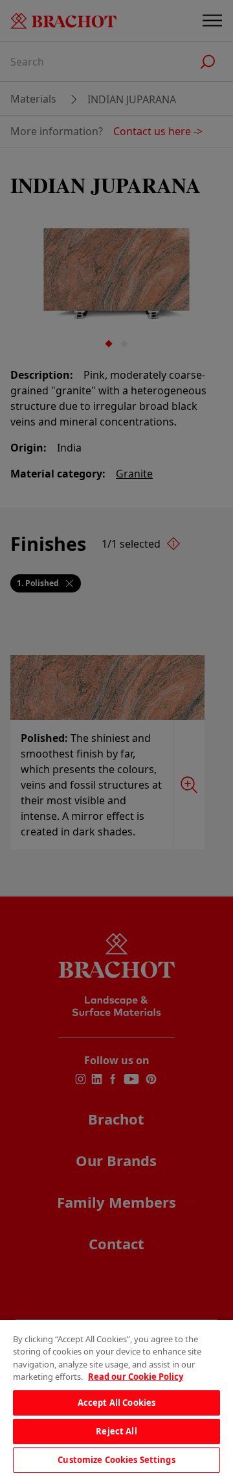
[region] (116, 1398)
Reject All (116, 1431)
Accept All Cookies (116, 1402)
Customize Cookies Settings (116, 1460)
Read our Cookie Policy (135, 1376)
